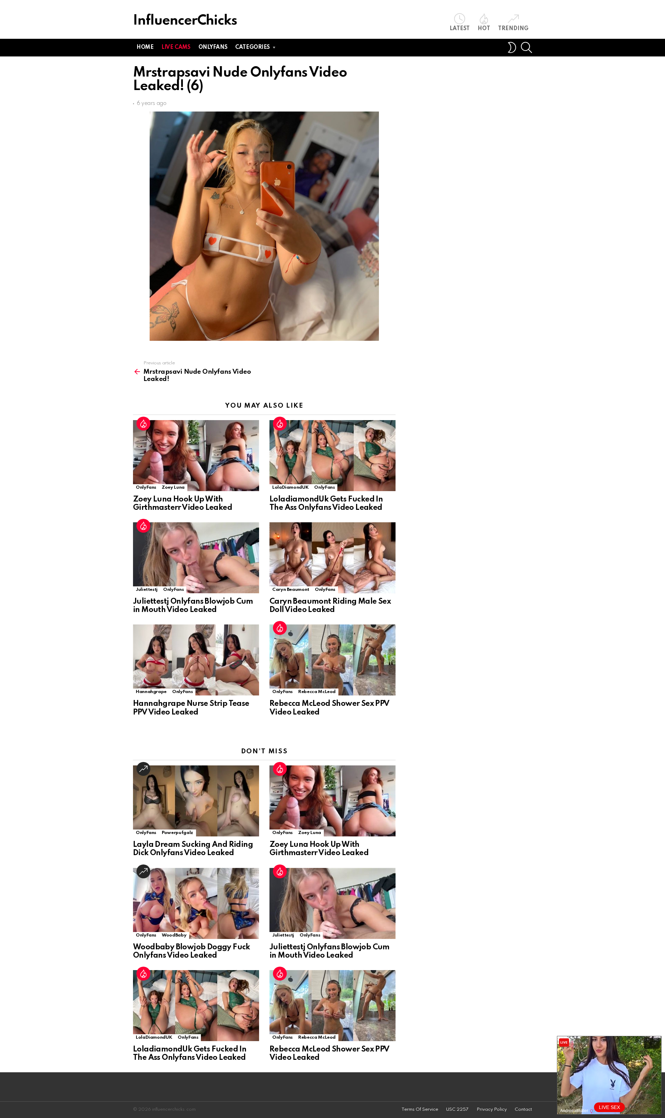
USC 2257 (457, 1109)
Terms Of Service (419, 1109)
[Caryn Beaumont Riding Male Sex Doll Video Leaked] (332, 557)
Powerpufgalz (177, 833)
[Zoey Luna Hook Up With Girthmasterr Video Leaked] (196, 455)
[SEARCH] (526, 47)
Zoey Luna (173, 487)
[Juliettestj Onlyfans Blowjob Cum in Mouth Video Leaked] (196, 557)
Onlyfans (213, 47)
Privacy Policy (492, 1109)
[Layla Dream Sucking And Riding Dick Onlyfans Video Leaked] (196, 800)
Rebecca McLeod (317, 692)
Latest (460, 29)
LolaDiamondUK (290, 487)
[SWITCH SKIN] (511, 47)
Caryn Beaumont (290, 589)
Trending (513, 29)
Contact (523, 1109)
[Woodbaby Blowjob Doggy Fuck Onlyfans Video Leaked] (196, 903)
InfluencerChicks (185, 21)
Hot (484, 29)
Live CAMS (175, 47)
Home (144, 47)
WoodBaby (174, 935)
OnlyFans (146, 487)
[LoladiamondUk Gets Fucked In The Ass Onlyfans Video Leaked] (332, 455)
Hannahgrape (151, 692)
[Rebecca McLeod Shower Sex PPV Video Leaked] (332, 659)
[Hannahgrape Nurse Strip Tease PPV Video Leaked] (196, 659)
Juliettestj (147, 589)
